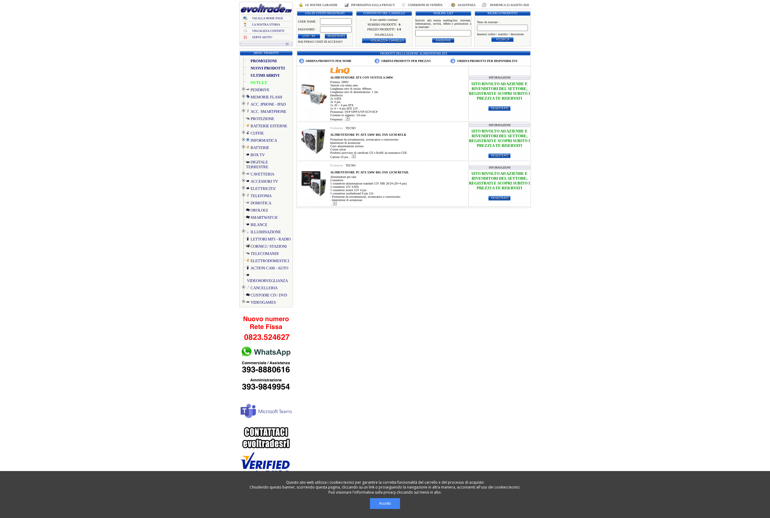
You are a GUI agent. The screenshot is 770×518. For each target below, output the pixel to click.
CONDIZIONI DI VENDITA (425, 5)
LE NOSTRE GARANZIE (321, 5)
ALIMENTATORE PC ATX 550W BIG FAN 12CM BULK (368, 134)
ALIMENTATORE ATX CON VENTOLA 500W (361, 77)
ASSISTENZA (466, 5)
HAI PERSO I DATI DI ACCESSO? (320, 41)
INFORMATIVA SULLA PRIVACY (373, 5)
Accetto (385, 503)
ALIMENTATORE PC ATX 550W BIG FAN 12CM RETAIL (369, 172)
